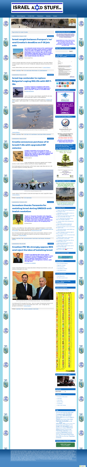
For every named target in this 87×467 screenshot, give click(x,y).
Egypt (71, 417)
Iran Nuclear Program (68, 423)
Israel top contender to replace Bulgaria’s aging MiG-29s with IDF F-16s (32, 81)
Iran (64, 423)
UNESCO (14, 239)
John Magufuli (47, 238)
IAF (30, 134)
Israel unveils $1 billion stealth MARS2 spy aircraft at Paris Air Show (65, 230)
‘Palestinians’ (40, 16)
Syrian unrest (66, 434)
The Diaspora (59, 403)
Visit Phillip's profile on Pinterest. (62, 289)
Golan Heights (70, 419)
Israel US (59, 426)
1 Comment (50, 243)
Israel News (18, 70)
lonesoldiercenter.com (65, 201)
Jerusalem (65, 426)
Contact (55, 16)
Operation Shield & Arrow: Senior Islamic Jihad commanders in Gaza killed (64, 238)
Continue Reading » (47, 67)
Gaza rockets (63, 419)
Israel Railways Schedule (62, 268)
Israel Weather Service (61, 270)
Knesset (60, 427)
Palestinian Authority (62, 430)
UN (60, 436)
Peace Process (69, 433)
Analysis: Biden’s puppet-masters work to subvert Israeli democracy (65, 246)
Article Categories (21, 16)
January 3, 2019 (23, 36)
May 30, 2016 (22, 243)
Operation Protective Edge (65, 429)
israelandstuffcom (15, 36)
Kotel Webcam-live (61, 276)
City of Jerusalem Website (62, 263)
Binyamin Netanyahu (66, 417)
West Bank (66, 436)
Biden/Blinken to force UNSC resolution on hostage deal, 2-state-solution (65, 214)
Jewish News (59, 400)
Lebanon (64, 427)
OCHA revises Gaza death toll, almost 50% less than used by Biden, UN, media (65, 216)
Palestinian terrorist (63, 433)
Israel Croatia (28, 70)
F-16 (25, 70)
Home (13, 16)
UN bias (62, 436)
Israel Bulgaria (34, 134)
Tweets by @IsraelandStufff (61, 284)
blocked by (65, 444)
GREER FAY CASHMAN (31, 263)
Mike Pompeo (34, 70)
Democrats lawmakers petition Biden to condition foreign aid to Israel (64, 244)
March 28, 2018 (23, 138)
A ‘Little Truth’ (31, 16)
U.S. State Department (42, 70)
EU (73, 417)
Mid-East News (60, 401)
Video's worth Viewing (61, 405)
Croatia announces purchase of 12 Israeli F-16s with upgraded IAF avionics (30, 144)
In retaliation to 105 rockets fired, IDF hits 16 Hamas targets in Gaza (65, 241)
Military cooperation (47, 134)
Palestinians (64, 432)
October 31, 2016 (23, 202)
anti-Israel (58, 412)
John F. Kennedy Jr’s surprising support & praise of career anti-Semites (65, 233)
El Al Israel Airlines (61, 266)
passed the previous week (36, 230)
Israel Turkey (70, 424)
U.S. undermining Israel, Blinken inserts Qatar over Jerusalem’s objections (64, 219)
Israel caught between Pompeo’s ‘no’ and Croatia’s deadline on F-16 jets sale (32, 42)
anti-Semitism (67, 414)
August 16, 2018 (23, 74)
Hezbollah (65, 421)
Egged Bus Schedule (61, 265)
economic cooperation (28, 308)
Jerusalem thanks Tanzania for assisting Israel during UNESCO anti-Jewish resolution (32, 208)
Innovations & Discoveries (62, 396)
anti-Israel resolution (28, 238)
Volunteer (48, 16)
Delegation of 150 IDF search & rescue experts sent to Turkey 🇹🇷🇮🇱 (64, 249)
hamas (58, 421)
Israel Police (61, 424)
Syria (62, 434)
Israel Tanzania (41, 238)
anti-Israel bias (64, 412)
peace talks (58, 434)
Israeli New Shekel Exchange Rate (66, 257)
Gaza (58, 419)
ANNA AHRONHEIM (30, 91)
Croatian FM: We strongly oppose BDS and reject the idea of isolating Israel (32, 248)
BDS (64, 415)
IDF (60, 423)
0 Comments (50, 36)
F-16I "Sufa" (26, 134)
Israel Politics (65, 424)
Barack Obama (59, 415)
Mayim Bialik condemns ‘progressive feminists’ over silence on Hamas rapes (64, 224)
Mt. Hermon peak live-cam (62, 277)
